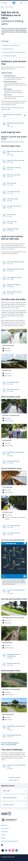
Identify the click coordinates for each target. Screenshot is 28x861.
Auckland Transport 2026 (8, 856)
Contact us (4, 825)
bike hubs (12, 249)
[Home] (14, 2)
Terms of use (5, 828)
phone (22, 142)
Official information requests (9, 841)
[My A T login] (21, 3)
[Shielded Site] (2, 845)
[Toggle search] (26, 3)
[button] (14, 125)
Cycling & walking (9, 7)
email (17, 142)
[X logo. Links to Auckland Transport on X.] (2, 850)
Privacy (3, 834)
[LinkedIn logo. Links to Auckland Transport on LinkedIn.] (16, 850)
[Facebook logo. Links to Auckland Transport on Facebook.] (6, 850)
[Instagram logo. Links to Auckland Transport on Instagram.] (9, 850)
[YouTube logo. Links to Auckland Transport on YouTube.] (13, 850)
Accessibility (4, 831)
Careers (3, 838)
